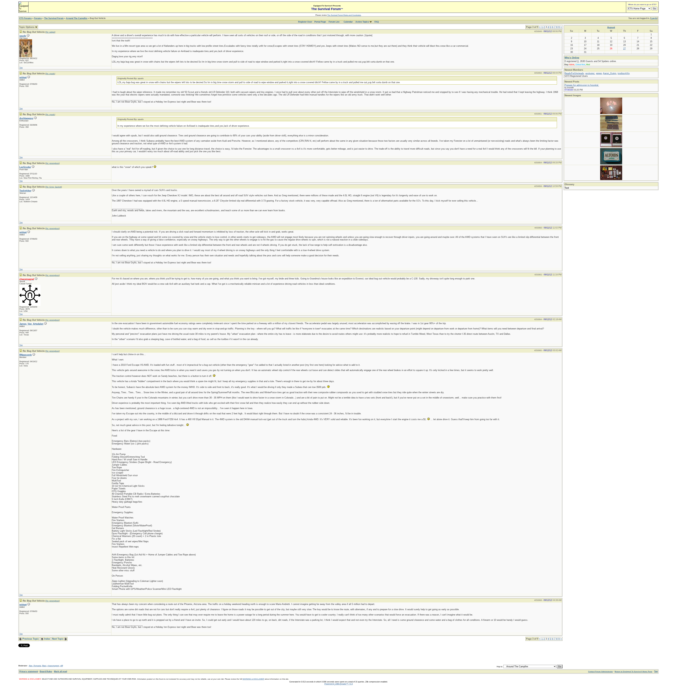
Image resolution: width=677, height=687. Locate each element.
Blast (44, 666)
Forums (38, 18)
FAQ (376, 22)
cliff (61, 666)
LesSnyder (25, 167)
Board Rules (46, 671)
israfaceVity (624, 73)
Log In (654, 18)
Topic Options (27, 27)
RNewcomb (25, 355)
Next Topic (58, 639)
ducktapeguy (26, 118)
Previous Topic (30, 639)
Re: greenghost (52, 163)
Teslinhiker (25, 190)
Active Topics (362, 22)
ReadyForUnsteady (574, 73)
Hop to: (500, 667)
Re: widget (50, 32)
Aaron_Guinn (609, 73)
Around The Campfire (76, 18)
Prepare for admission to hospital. (582, 85)
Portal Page (320, 22)
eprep (599, 73)
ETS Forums (25, 18)
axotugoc (590, 73)
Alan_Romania (35, 666)
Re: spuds (50, 74)
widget (23, 77)
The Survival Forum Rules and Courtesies (344, 15)
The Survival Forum (54, 18)
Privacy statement (28, 671)
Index (46, 639)
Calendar (348, 22)
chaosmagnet (53, 666)
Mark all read (60, 671)
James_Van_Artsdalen (31, 324)
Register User (305, 22)
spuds (22, 36)
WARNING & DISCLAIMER (253, 679)
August (611, 27)
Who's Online (572, 57)
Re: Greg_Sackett (53, 187)
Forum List (334, 22)
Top (21, 68)
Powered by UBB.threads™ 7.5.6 (338, 684)
